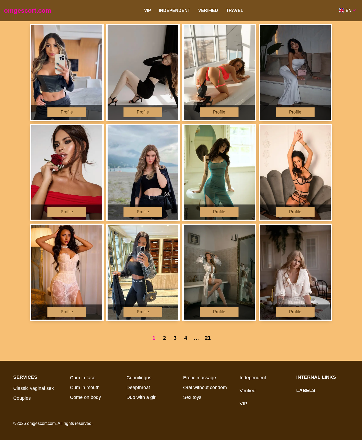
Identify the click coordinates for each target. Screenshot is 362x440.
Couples (22, 398)
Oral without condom (205, 387)
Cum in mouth (85, 387)
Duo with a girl (141, 397)
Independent (174, 10)
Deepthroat (138, 387)
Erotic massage (199, 377)
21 (208, 338)
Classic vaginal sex (33, 388)
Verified (208, 10)
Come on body (85, 397)
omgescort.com (27, 10)
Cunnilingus (138, 377)
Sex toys (192, 397)
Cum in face (82, 377)
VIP (147, 10)
